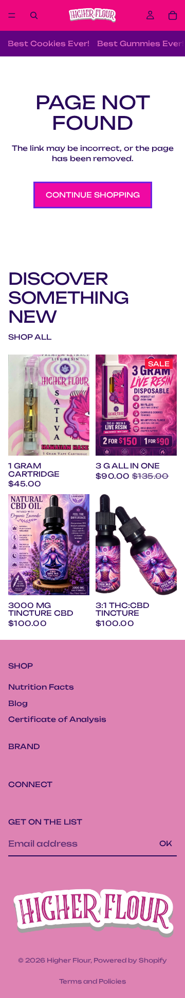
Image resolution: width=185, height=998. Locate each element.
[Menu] (12, 15)
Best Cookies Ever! (48, 43)
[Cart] (172, 15)
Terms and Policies (92, 981)
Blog (18, 703)
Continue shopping (93, 194)
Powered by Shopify (130, 960)
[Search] (34, 15)
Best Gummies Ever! (140, 43)
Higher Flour (68, 960)
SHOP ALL (29, 336)
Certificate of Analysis (57, 719)
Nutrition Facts (41, 686)
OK (165, 843)
